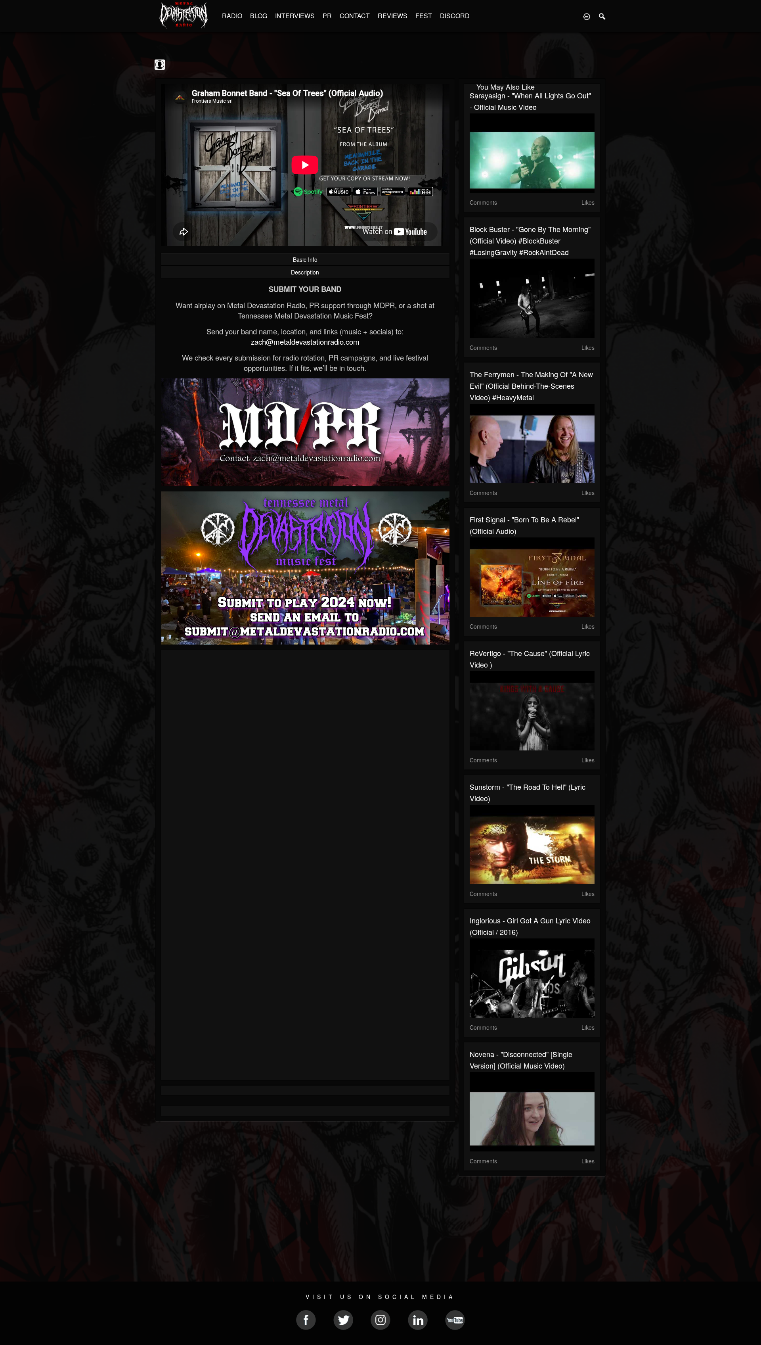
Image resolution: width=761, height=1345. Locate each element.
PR (327, 15)
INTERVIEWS (295, 15)
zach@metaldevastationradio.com (305, 341)
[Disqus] (305, 762)
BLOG (258, 15)
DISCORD (455, 15)
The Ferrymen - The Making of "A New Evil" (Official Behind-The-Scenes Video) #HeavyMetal (531, 385)
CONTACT (355, 15)
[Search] (602, 16)
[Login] (587, 16)
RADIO (232, 15)
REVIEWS (392, 15)
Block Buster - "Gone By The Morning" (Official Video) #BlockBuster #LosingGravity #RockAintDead (530, 240)
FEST (423, 15)
